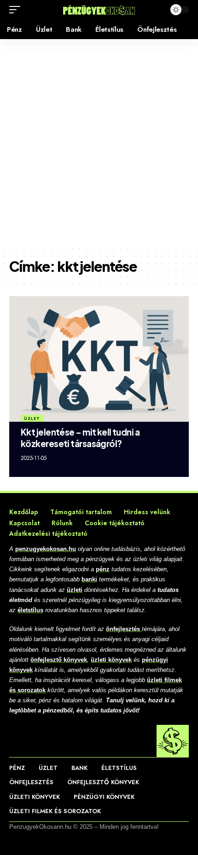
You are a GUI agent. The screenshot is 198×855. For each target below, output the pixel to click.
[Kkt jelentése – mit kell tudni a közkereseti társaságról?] (99, 359)
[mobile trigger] (17, 9)
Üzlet (32, 418)
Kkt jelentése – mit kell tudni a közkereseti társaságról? (80, 437)
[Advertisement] (99, 142)
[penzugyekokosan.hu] (99, 9)
